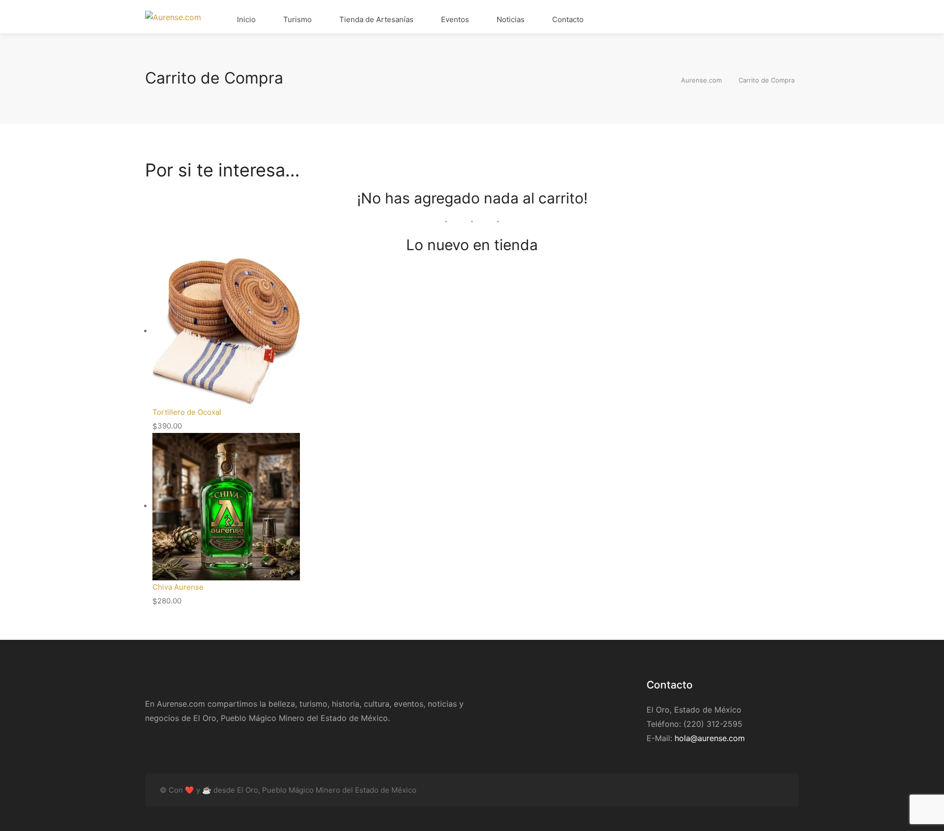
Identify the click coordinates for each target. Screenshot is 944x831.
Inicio (245, 19)
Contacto (567, 19)
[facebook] (729, 790)
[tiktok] (745, 790)
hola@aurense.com (710, 738)
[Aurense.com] (173, 17)
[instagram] (762, 790)
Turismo (296, 19)
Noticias (510, 19)
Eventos (454, 19)
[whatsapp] (778, 790)
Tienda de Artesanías (375, 19)
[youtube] (713, 790)
